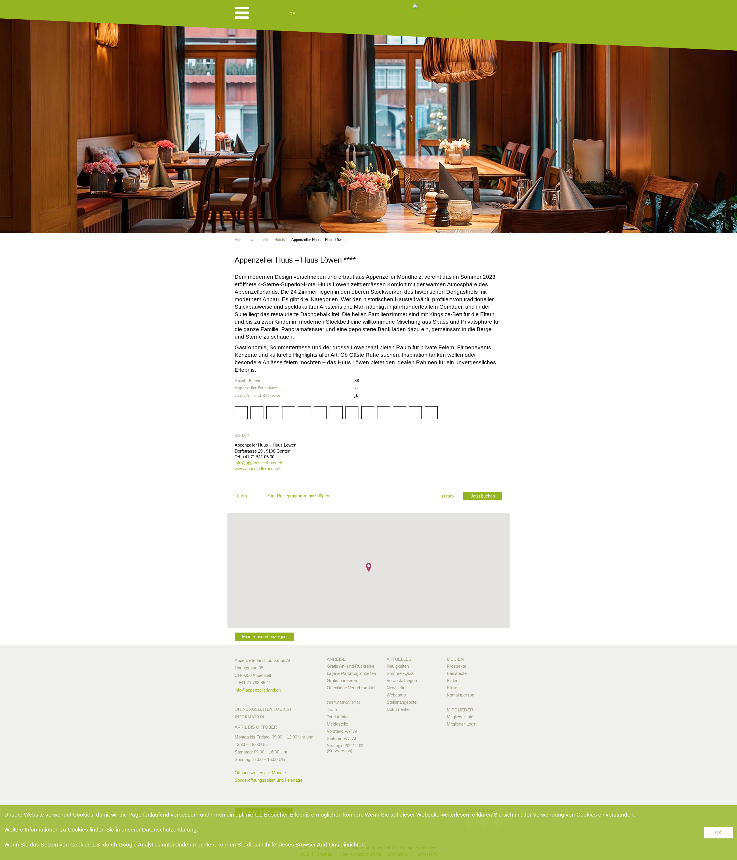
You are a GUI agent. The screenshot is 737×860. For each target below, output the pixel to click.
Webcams (396, 694)
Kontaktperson (460, 694)
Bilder (452, 680)
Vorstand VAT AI (342, 731)
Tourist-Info (337, 716)
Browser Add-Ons (317, 845)
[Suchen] (323, 14)
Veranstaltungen (402, 680)
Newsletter (397, 687)
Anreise (336, 659)
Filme (452, 687)
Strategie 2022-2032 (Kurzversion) (345, 748)
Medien (455, 659)
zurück (448, 495)
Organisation (343, 702)
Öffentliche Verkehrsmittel (351, 687)
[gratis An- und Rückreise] (499, 259)
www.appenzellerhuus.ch (258, 468)
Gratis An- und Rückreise (350, 666)
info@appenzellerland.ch (258, 690)
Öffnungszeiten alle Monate (260, 772)
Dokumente (398, 709)
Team (332, 709)
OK (718, 832)
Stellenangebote (402, 702)
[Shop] (337, 14)
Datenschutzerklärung (169, 830)
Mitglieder (460, 709)
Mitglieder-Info (460, 716)
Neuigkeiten (398, 666)
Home (239, 240)
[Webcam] (308, 14)
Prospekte (456, 666)
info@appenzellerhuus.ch (258, 462)
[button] (369, 567)
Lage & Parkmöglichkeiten (351, 673)
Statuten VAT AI (341, 738)
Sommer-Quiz (400, 673)
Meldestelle (337, 724)
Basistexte (457, 673)
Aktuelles (399, 659)
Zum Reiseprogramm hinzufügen (298, 495)
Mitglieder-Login (461, 724)
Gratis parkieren (342, 680)
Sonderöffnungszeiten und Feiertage (268, 780)
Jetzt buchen (483, 495)
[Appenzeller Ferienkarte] (491, 259)
